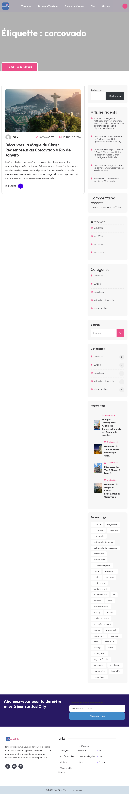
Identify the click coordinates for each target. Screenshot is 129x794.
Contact (106, 6)
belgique (114, 530)
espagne (110, 577)
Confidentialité (67, 756)
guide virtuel (99, 583)
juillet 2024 (99, 228)
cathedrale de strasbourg (105, 548)
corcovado (26, 66)
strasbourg (98, 665)
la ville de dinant (101, 618)
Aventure (98, 275)
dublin (96, 577)
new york (115, 636)
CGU (101, 756)
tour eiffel (116, 671)
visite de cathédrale (104, 300)
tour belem (115, 665)
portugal (98, 647)
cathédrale (99, 553)
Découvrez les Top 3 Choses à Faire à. (112, 470)
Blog (93, 6)
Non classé (99, 292)
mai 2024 (98, 244)
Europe (97, 283)
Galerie (63, 762)
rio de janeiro (100, 653)
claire (96, 571)
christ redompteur (102, 565)
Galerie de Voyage (74, 6)
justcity (110, 612)
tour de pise (99, 671)
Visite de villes (101, 308)
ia (114, 595)
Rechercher (96, 90)
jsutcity (97, 612)
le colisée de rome (102, 624)
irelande (97, 600)
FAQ (100, 750)
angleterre (112, 524)
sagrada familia (101, 659)
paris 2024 (109, 642)
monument (99, 636)
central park (99, 559)
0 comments (46, 137)
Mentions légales (87, 756)
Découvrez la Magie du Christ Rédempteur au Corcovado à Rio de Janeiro (38, 150)
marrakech (111, 630)
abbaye (97, 524)
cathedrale (99, 536)
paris (96, 642)
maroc (97, 630)
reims (110, 647)
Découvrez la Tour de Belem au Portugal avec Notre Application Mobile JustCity (108, 139)
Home (11, 66)
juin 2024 (98, 236)
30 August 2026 (71, 137)
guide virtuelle (100, 595)
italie (110, 600)
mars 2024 (99, 252)
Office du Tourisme (48, 6)
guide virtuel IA (100, 589)
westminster (99, 677)
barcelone (98, 530)
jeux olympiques (101, 606)
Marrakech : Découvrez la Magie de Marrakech (106, 180)
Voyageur (26, 6)
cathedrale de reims (103, 542)
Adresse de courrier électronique (86, 702)
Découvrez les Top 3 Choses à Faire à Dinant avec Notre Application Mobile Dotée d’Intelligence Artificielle (108, 153)
